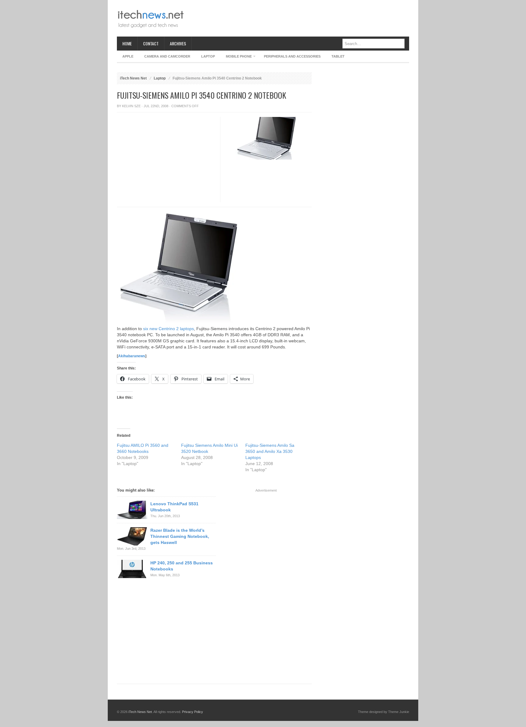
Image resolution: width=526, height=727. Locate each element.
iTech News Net (133, 78)
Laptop (208, 56)
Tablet (338, 56)
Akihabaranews (131, 356)
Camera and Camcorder (167, 56)
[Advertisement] (298, 18)
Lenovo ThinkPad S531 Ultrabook (174, 506)
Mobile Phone (236, 57)
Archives (178, 43)
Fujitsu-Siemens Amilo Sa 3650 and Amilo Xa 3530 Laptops (269, 451)
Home (127, 43)
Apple (127, 56)
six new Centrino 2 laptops (168, 328)
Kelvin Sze (131, 106)
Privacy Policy (192, 712)
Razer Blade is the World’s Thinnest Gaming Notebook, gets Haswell (179, 536)
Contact (151, 43)
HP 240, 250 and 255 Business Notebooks (181, 565)
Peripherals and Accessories (292, 56)
